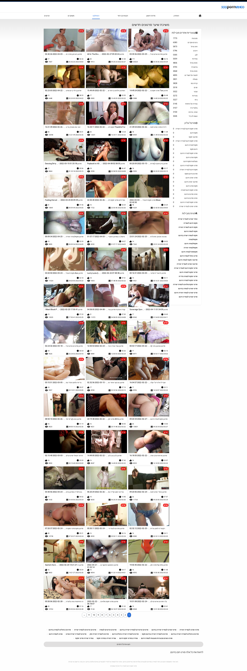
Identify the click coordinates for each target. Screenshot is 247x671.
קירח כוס (185, 83)
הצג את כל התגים (123, 644)
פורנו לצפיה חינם (56, 634)
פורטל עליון (190, 123)
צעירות (185, 96)
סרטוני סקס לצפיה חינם (187, 260)
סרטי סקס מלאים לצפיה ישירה (185, 284)
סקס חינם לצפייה (190, 223)
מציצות (185, 38)
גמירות (185, 59)
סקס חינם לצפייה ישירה (185, 170)
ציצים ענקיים (185, 42)
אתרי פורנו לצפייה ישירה (187, 219)
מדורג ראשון (150, 16)
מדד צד (200, 15)
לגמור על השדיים (185, 75)
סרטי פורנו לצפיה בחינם (187, 288)
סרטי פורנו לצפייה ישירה (185, 206)
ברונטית (185, 67)
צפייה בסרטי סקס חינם (128, 638)
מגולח (185, 79)
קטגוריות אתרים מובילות (184, 32)
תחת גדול (185, 63)
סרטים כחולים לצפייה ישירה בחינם (185, 634)
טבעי (185, 92)
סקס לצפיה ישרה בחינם (187, 235)
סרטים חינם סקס (185, 174)
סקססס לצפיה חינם (189, 252)
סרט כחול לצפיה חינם (188, 256)
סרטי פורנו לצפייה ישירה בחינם (164, 630)
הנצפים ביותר (123, 16)
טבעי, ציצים (185, 112)
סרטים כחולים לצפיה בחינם (60, 630)
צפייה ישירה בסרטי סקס (106, 638)
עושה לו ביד (185, 116)
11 (89, 615)
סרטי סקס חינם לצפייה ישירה (185, 129)
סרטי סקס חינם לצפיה (185, 190)
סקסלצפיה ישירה (190, 248)
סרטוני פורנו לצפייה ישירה (187, 264)
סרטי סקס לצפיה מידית (188, 276)
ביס (185, 100)
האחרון (176, 16)
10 (94, 615)
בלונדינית (185, 108)
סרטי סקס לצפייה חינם (185, 153)
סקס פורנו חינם (185, 157)
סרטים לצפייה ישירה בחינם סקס (155, 634)
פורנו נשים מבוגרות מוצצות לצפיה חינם (156, 638)
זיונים (185, 51)
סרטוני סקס (185, 137)
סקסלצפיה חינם (190, 243)
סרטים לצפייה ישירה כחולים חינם (125, 634)
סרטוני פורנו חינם (185, 182)
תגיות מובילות (189, 213)
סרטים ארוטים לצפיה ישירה (85, 630)
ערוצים (47, 16)
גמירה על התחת (185, 104)
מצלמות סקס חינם (185, 161)
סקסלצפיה (193, 239)
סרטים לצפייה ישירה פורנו (76, 634)
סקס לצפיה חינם (185, 145)
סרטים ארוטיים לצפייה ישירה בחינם (134, 630)
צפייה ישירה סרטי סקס (84, 638)
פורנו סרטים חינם (185, 194)
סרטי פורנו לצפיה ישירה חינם (185, 293)
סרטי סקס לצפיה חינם (188, 272)
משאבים (71, 16)
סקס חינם (185, 133)
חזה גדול (185, 47)
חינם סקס (185, 149)
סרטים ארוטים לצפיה (108, 630)
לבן (185, 55)
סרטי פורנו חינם (185, 178)
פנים (185, 87)
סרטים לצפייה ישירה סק (99, 634)
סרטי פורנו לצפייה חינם (188, 297)
